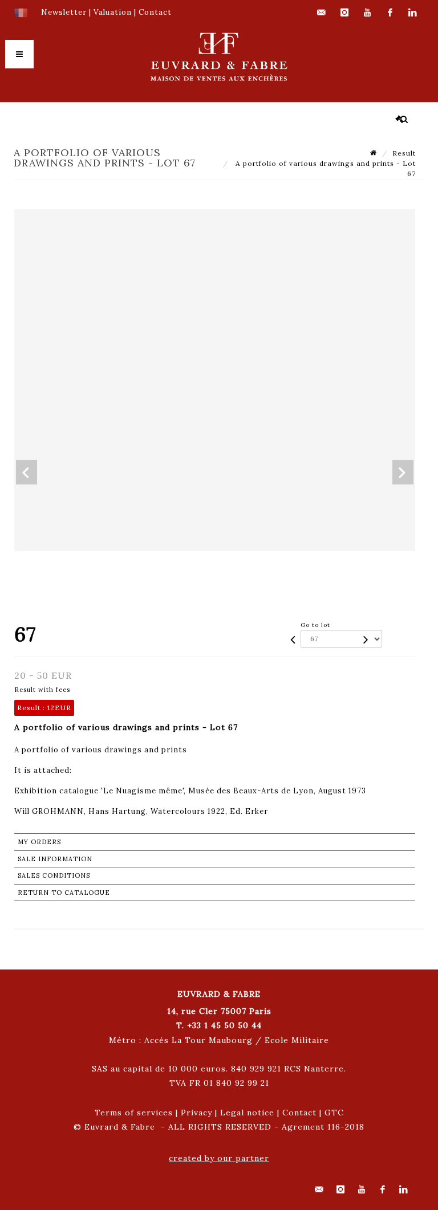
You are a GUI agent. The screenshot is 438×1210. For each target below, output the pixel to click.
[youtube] (367, 12)
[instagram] (344, 12)
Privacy (196, 1112)
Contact (299, 1112)
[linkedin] (413, 12)
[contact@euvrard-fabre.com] (321, 12)
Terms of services (134, 1112)
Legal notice (247, 1112)
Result (404, 153)
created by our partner (219, 1158)
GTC (334, 1112)
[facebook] (390, 12)
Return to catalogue (64, 893)
